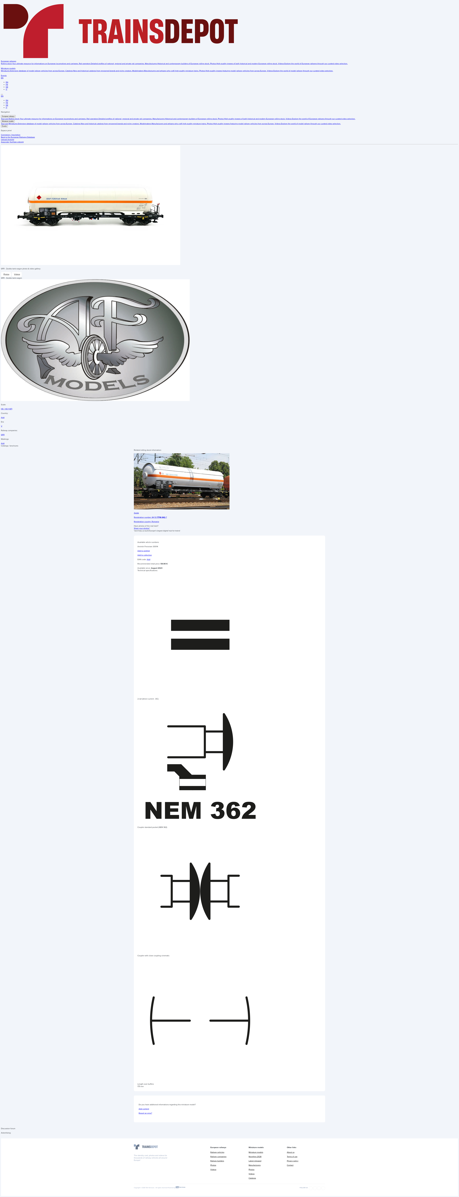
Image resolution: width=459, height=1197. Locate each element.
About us (290, 1152)
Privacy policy (292, 1161)
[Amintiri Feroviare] (95, 400)
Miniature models (8, 68)
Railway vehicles (217, 1152)
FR (7, 85)
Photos (6, 274)
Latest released (255, 1161)
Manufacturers (255, 1165)
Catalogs (252, 1178)
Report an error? (145, 1113)
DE (7, 87)
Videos (17, 274)
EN (2, 78)
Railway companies (218, 1156)
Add (148, 559)
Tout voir (5, 119)
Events (4, 75)
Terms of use (292, 1156)
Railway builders (217, 1161)
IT (6, 89)
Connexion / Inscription (10, 135)
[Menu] (2, 94)
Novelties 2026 (255, 1156)
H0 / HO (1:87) (6, 409)
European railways (8, 61)
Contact (290, 1165)
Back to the (18, 137)
